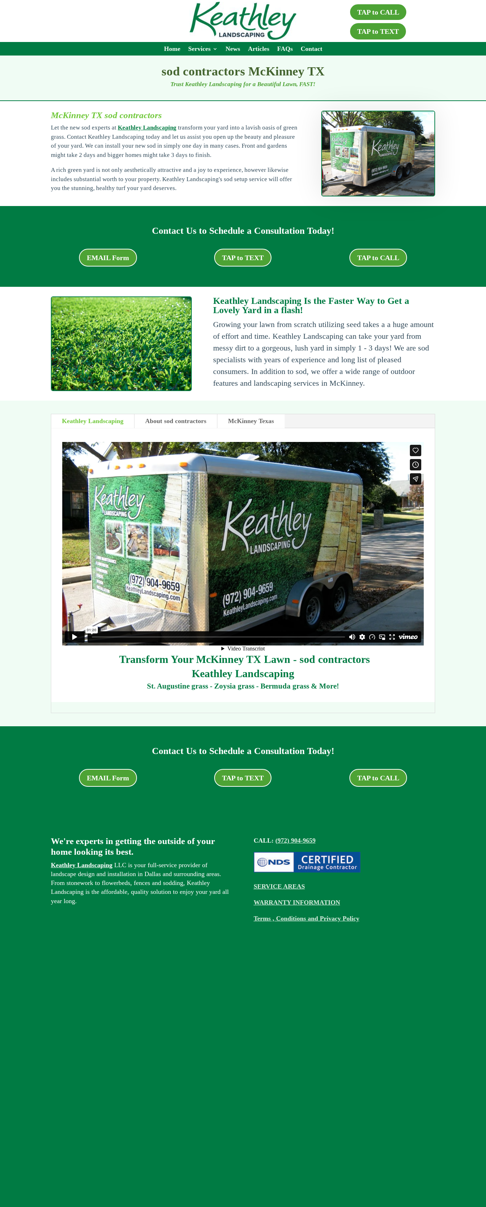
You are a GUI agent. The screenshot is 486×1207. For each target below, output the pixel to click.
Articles (258, 49)
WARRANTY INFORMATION (297, 902)
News (233, 49)
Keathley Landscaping (147, 127)
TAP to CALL (378, 12)
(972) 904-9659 (295, 840)
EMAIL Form (108, 258)
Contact (311, 49)
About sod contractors (175, 421)
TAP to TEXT (378, 31)
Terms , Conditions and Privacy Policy (306, 918)
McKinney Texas (251, 421)
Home (172, 49)
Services (199, 49)
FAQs (285, 49)
